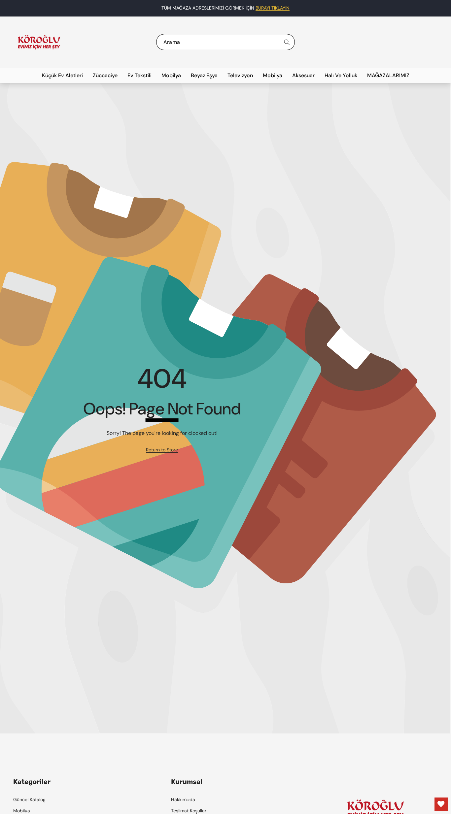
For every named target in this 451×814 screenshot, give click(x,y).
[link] (162, 450)
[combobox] (226, 42)
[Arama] (286, 42)
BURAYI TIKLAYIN (273, 8)
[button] (429, 8)
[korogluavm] (39, 42)
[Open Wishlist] (441, 804)
